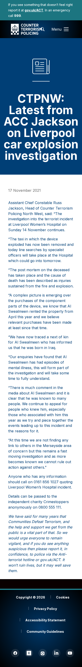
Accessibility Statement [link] (45, 620)
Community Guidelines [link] (45, 631)
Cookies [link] (62, 597)
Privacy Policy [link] (45, 609)
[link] (34, 10)
